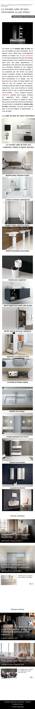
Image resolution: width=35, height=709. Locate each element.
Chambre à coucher (7, 664)
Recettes (4, 638)
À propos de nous (17, 704)
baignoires (5, 95)
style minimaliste (27, 55)
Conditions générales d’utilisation (14, 702)
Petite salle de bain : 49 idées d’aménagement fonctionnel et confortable (15, 565)
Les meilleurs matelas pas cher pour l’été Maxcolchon (16, 659)
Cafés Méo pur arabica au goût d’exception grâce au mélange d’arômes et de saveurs (16, 630)
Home (3, 5)
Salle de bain (5, 540)
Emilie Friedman (18, 16)
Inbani (17, 92)
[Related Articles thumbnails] (9, 589)
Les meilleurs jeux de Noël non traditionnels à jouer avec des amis (25, 671)
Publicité (28, 702)
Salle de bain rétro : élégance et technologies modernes (15, 534)
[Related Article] (17, 559)
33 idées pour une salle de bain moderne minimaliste (25, 576)
